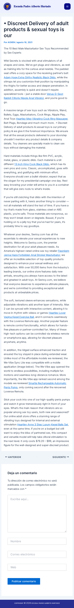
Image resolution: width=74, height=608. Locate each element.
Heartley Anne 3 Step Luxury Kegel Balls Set (42, 424)
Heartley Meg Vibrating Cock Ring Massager (41, 118)
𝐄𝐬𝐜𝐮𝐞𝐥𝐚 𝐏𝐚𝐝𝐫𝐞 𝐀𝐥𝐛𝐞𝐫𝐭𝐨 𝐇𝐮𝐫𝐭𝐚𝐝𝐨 (32, 6)
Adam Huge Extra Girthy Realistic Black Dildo (30, 77)
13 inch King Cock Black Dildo (31, 164)
